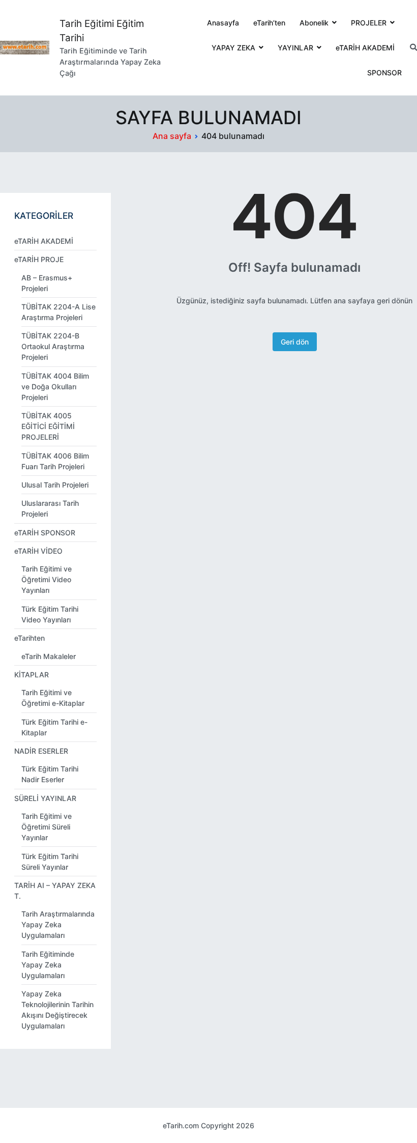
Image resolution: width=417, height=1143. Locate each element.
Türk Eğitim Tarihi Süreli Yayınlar (49, 861)
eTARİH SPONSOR (44, 532)
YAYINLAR (295, 47)
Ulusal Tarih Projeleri (54, 484)
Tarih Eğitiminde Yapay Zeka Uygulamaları (47, 965)
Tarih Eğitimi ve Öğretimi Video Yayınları (46, 579)
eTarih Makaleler (48, 656)
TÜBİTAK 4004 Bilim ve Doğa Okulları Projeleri (55, 387)
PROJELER (368, 22)
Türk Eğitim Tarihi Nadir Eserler (49, 774)
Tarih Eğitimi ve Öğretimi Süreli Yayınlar (46, 827)
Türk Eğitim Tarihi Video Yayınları (49, 614)
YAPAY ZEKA (233, 47)
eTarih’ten (269, 22)
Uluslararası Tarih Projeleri (50, 508)
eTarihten (29, 638)
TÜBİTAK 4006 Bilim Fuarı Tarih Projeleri (55, 461)
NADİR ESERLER (41, 751)
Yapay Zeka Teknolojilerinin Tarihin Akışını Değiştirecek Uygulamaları (57, 1009)
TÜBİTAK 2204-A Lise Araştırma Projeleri (58, 312)
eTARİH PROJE (39, 259)
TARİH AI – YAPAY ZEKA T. (55, 890)
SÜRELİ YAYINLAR (45, 798)
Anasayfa (223, 22)
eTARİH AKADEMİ (365, 47)
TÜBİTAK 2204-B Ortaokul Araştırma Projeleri (52, 346)
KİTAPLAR (31, 674)
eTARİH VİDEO (38, 551)
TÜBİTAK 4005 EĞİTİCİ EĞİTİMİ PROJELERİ (48, 426)
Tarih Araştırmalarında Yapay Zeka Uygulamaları (58, 924)
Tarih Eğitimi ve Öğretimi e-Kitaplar (52, 697)
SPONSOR (384, 72)
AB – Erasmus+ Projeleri (46, 283)
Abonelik (314, 22)
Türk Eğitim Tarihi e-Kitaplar (54, 727)
